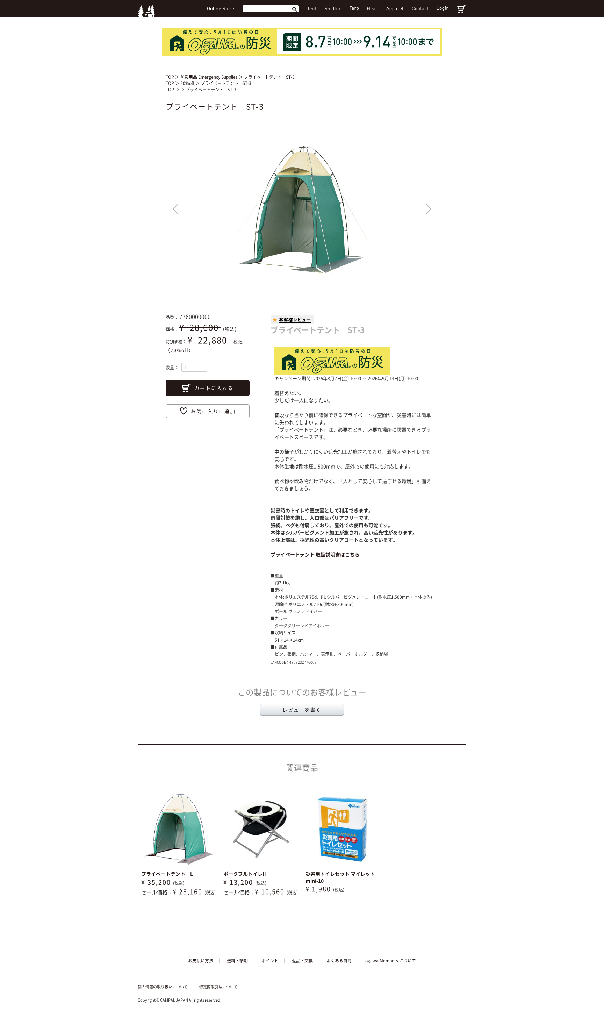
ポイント (269, 961)
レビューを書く (302, 709)
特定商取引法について (218, 987)
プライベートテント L (167, 873)
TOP (170, 77)
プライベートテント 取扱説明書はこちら (315, 554)
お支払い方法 (200, 961)
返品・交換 (302, 961)
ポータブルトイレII (244, 873)
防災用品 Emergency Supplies (209, 77)
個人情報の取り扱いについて (163, 987)
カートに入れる (213, 387)
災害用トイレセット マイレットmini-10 (340, 877)
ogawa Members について (390, 961)
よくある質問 (339, 961)
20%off (187, 83)
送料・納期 (237, 961)
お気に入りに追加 (213, 410)
